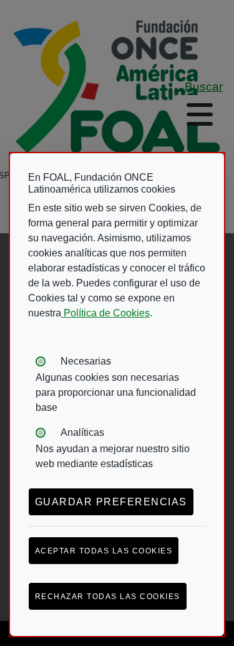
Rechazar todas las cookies (107, 596)
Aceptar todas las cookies (104, 551)
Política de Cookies (105, 313)
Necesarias (86, 361)
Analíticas (82, 432)
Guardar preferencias (111, 502)
